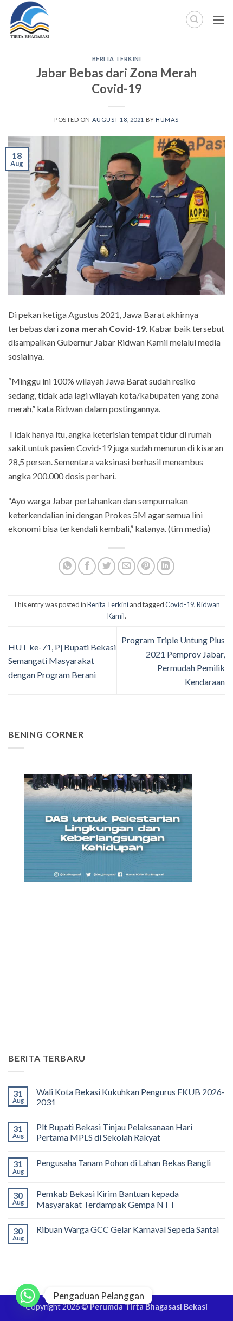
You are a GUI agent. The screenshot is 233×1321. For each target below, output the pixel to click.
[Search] (194, 19)
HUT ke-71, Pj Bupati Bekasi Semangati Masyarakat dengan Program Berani (62, 661)
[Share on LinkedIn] (165, 566)
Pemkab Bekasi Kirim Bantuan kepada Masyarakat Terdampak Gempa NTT (107, 1198)
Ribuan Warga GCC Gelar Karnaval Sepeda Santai (127, 1229)
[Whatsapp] (28, 1295)
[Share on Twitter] (106, 566)
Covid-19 (179, 604)
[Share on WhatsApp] (67, 566)
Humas (167, 119)
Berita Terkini (116, 58)
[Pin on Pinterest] (146, 566)
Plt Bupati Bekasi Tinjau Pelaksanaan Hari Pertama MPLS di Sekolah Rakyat (114, 1132)
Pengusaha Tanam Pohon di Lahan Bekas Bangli (123, 1162)
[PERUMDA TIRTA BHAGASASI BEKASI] (54, 20)
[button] (218, 19)
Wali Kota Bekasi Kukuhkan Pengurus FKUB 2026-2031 (130, 1096)
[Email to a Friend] (126, 566)
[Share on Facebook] (87, 566)
